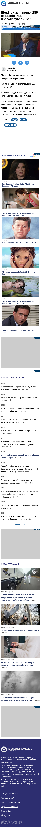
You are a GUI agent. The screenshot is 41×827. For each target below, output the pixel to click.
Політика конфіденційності (12, 802)
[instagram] (5, 816)
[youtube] (9, 816)
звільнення (10, 125)
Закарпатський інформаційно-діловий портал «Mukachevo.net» (18, 759)
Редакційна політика (9, 807)
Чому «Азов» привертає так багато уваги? (20, 630)
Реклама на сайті (8, 798)
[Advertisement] (20, 352)
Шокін (23, 120)
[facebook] (2, 816)
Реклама (20, 27)
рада (14, 120)
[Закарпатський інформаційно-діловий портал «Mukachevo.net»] (16, 4)
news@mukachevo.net (9, 794)
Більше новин (20, 524)
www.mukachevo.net (9, 772)
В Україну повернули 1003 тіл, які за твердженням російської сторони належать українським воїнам (17, 597)
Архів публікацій (7, 811)
